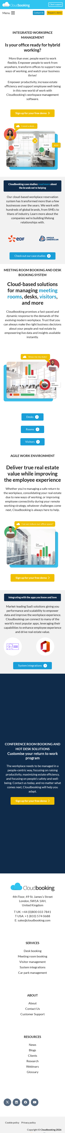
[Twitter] (7, 1102)
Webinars (32, 1066)
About (32, 1003)
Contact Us (32, 1008)
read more (44, 184)
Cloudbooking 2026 (51, 1129)
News (32, 1044)
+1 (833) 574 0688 (37, 916)
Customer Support (32, 1014)
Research (32, 1061)
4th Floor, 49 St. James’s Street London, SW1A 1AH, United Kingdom (33, 901)
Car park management (32, 972)
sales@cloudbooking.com (34, 920)
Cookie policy (12, 1122)
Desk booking (32, 951)
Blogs (32, 1050)
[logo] (16, 4)
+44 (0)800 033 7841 (36, 912)
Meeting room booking (32, 956)
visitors (47, 296)
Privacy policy (28, 1122)
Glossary (32, 1072)
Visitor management (32, 961)
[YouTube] (34, 1102)
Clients (32, 1055)
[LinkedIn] (16, 1102)
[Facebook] (25, 1102)
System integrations (33, 967)
